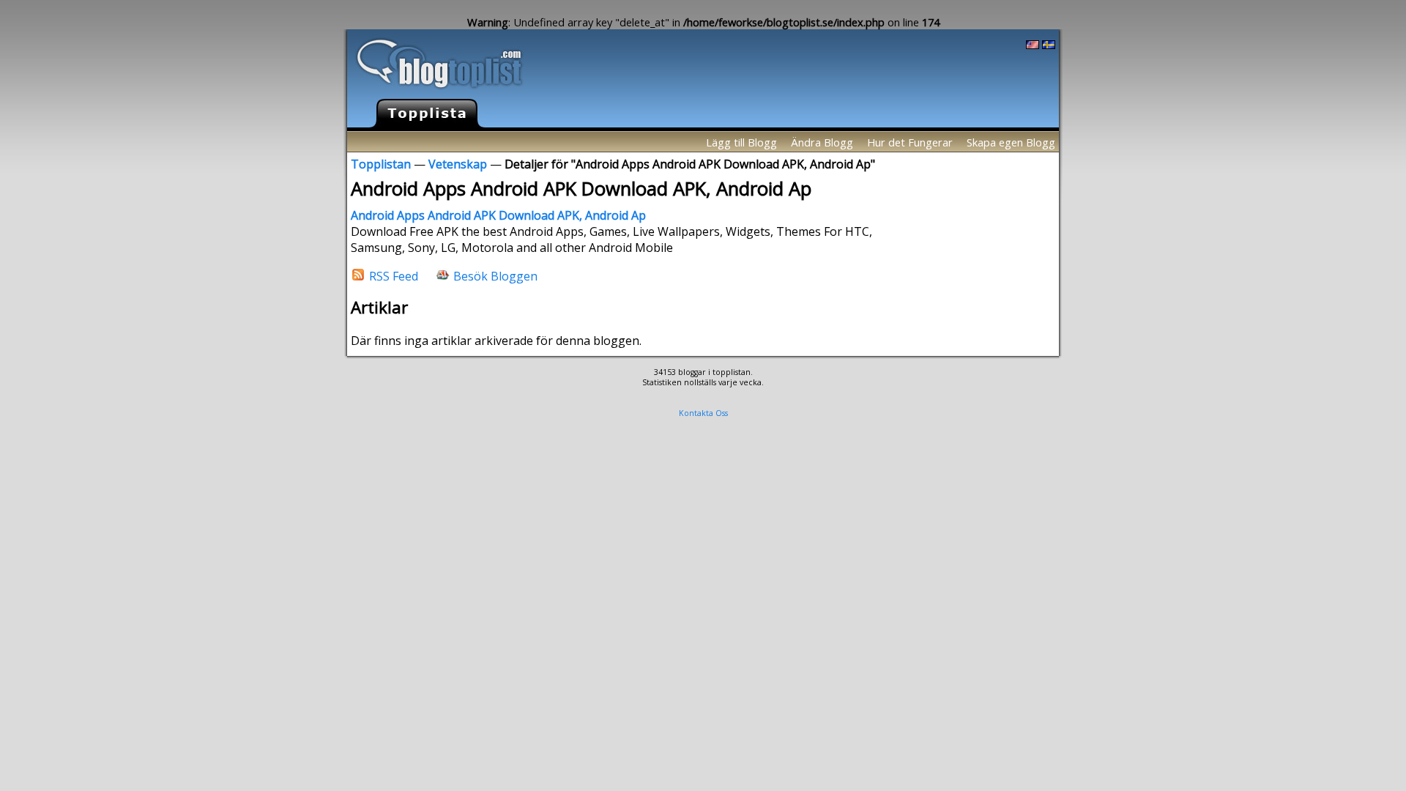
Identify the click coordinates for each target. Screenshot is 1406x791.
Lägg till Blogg (741, 142)
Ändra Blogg (822, 142)
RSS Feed (393, 275)
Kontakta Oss (703, 413)
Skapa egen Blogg (1011, 142)
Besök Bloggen (495, 275)
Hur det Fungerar (910, 142)
